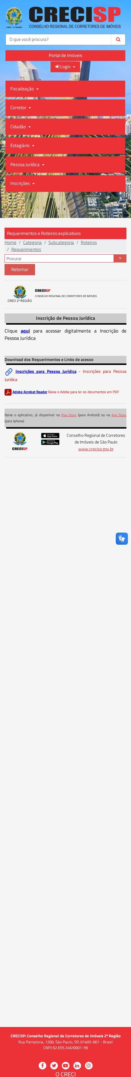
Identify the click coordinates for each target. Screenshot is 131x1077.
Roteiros (89, 242)
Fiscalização (22, 88)
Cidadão (18, 126)
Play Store (69, 415)
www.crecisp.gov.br (96, 449)
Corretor (18, 107)
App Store (119, 415)
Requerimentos (26, 249)
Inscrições (20, 183)
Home (10, 242)
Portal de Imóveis (65, 55)
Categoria (32, 242)
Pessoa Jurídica (25, 164)
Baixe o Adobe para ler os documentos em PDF (83, 392)
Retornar (19, 269)
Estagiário (20, 145)
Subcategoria (61, 242)
